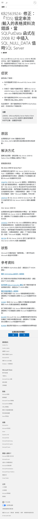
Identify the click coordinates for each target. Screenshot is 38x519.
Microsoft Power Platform (8, 472)
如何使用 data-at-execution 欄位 (12, 285)
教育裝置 (4, 397)
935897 (3, 302)
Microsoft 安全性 (6, 428)
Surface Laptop (5, 348)
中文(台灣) (7, 502)
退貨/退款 (4, 382)
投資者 (4, 496)
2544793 (4, 182)
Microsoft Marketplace (7, 468)
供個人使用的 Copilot (7, 354)
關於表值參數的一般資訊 (9, 291)
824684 (3, 326)
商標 (22, 512)
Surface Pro (5, 345)
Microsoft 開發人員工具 (8, 456)
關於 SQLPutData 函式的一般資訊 (12, 274)
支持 (3, 7)
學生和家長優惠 (6, 413)
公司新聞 (4, 490)
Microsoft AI (5, 425)
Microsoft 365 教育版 (7, 403)
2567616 (4, 198)
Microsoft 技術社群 (6, 465)
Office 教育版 (5, 407)
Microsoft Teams (6, 447)
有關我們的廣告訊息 (29, 512)
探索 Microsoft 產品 (7, 360)
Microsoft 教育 (5, 394)
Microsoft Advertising (7, 441)
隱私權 (12, 512)
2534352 (4, 223)
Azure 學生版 (5, 416)
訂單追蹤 (4, 385)
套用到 (5, 53)
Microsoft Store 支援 (7, 379)
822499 (3, 317)
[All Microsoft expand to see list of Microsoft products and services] (2, 2)
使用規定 (17, 512)
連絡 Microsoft (5, 512)
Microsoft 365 (5, 357)
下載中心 (4, 376)
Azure (3, 431)
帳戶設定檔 (5, 373)
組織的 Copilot (5, 351)
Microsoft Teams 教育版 (8, 400)
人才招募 (4, 487)
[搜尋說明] (6, 2)
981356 (3, 238)
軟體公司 (4, 475)
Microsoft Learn (6, 459)
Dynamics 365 (5, 434)
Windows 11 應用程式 (7, 364)
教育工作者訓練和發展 (7, 410)
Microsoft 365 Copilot (7, 444)
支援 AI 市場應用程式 (7, 462)
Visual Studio (5, 478)
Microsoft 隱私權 (6, 493)
